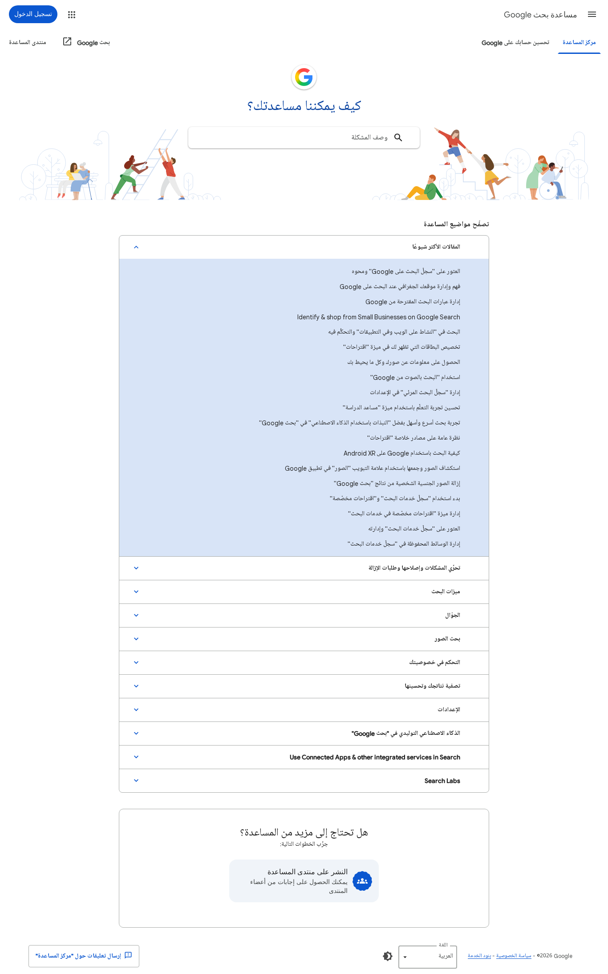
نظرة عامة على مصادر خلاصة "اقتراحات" (413, 438)
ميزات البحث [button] (445, 591)
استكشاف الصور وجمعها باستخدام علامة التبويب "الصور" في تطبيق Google (372, 468)
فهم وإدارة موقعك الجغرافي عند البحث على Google (400, 286)
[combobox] (304, 137)
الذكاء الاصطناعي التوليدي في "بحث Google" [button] (406, 733)
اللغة (443, 945)
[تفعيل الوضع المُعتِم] (387, 956)
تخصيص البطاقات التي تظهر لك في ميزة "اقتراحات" (401, 347)
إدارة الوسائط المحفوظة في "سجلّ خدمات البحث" (404, 544)
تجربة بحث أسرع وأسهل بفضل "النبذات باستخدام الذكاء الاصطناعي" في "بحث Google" (359, 423)
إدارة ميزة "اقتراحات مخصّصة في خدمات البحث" (404, 513)
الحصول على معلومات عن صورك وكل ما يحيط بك (403, 362)
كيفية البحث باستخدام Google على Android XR (402, 453)
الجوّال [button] (452, 615)
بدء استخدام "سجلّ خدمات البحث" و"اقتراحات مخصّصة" (395, 498)
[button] (592, 14)
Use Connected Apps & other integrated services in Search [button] (375, 757)
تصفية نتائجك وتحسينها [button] (432, 686)
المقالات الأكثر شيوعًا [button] (436, 247)
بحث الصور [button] (447, 639)
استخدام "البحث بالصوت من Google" (415, 377)
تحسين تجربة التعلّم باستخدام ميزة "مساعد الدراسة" (401, 407)
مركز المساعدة (579, 42)
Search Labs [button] (442, 780)
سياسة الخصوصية (513, 956)
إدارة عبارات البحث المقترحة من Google (412, 301)
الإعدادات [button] (449, 709)
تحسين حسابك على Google (515, 42)
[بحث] (398, 137)
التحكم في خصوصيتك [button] (434, 662)
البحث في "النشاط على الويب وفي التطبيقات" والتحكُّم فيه (394, 332)
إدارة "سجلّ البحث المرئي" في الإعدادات (415, 392)
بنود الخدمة (479, 956)
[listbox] (427, 957)
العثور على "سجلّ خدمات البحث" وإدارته (414, 529)
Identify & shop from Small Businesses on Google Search (378, 317)
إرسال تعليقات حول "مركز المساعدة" (79, 956)
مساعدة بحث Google (540, 15)
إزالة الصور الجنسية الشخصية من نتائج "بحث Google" (397, 483)
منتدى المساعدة (27, 42)
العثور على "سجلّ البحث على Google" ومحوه (406, 271)
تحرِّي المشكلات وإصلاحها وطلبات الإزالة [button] (414, 568)
